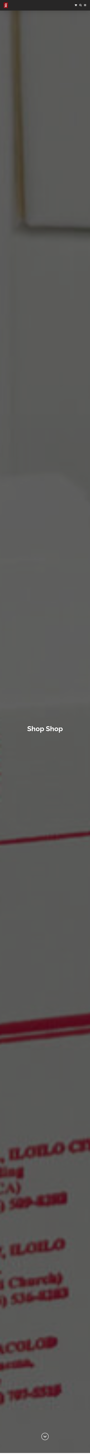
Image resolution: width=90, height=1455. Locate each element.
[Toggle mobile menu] (85, 5)
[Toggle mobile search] (80, 5)
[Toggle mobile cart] (76, 5)
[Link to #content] (45, 1436)
